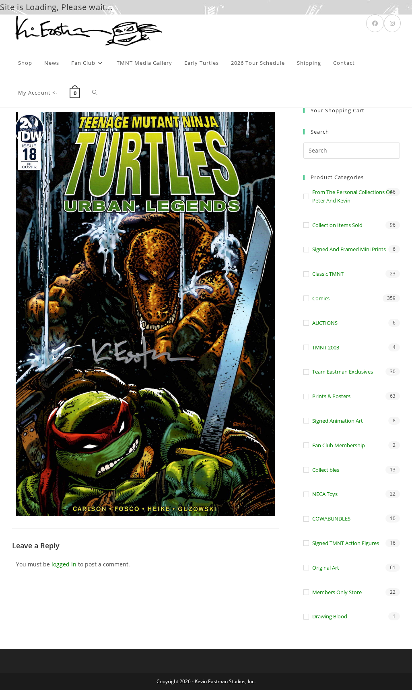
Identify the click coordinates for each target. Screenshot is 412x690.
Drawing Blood (329, 616)
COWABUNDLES (331, 518)
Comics (321, 298)
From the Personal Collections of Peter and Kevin (351, 196)
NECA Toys (325, 494)
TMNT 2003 (325, 347)
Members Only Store (337, 592)
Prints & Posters (331, 396)
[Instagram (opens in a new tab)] (392, 23)
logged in (64, 564)
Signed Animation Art (337, 420)
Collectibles (325, 469)
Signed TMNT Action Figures (345, 543)
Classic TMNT (328, 273)
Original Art (325, 567)
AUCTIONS (325, 322)
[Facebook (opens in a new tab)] (375, 23)
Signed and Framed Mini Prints (349, 249)
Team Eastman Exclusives (342, 371)
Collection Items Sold (337, 225)
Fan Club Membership (338, 445)
